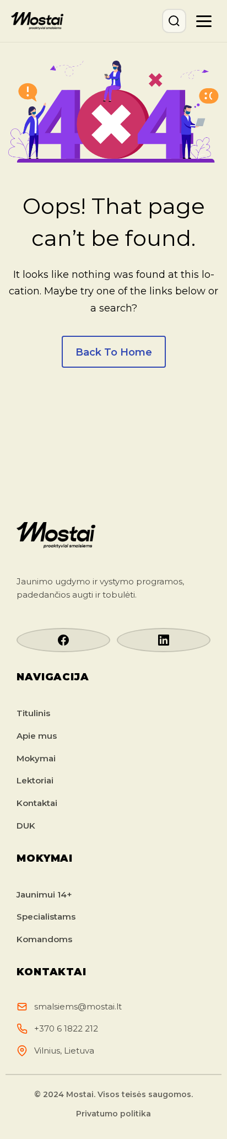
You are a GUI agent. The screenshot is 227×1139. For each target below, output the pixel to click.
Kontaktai (37, 803)
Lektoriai (35, 780)
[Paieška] (174, 21)
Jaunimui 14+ (44, 894)
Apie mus (37, 735)
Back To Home (113, 352)
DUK (26, 825)
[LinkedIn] (163, 640)
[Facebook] (63, 640)
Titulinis (33, 713)
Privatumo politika (113, 1114)
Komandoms (44, 939)
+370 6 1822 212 (66, 1028)
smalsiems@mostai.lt (78, 1006)
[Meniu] (204, 21)
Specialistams (46, 916)
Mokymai (36, 758)
